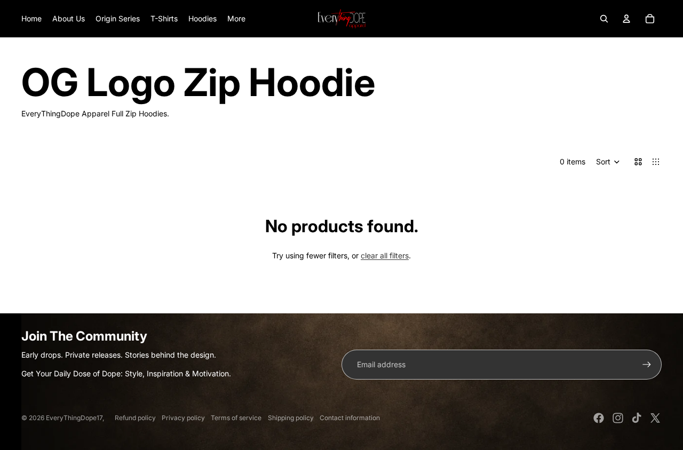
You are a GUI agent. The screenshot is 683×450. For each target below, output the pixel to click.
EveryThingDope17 (74, 418)
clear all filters (385, 255)
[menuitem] (236, 18)
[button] (608, 161)
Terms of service (236, 418)
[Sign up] (647, 364)
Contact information (350, 418)
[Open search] (604, 18)
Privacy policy (183, 418)
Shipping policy (291, 418)
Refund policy (135, 418)
